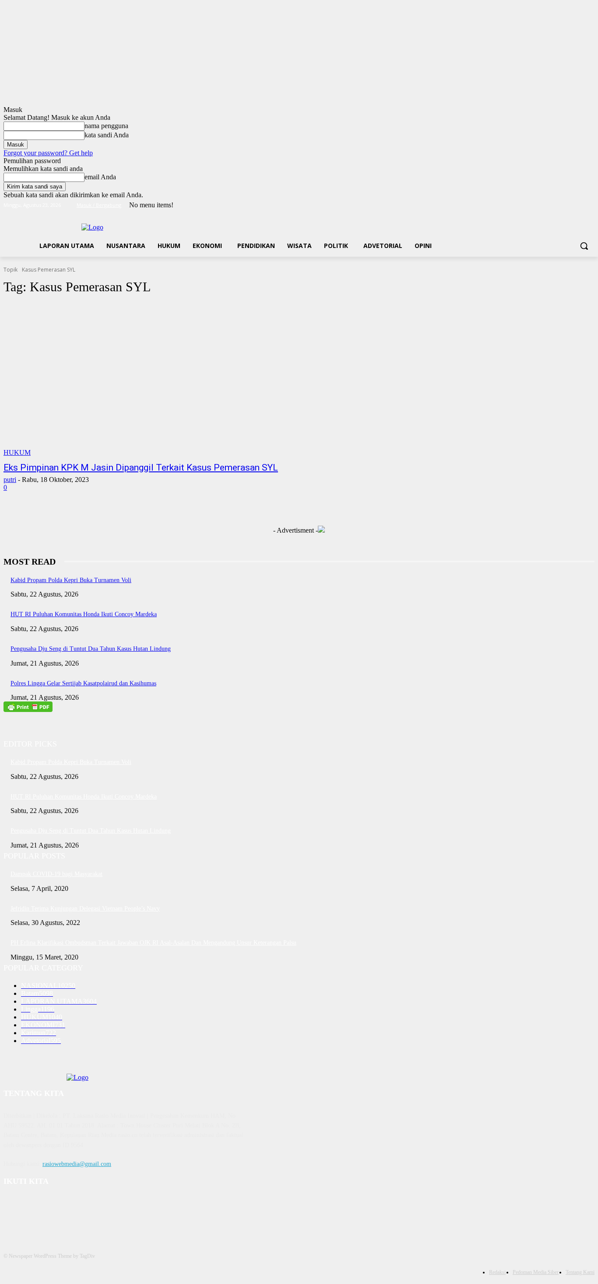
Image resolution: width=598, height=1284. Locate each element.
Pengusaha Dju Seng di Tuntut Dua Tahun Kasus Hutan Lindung (91, 648)
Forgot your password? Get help (48, 153)
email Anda (100, 177)
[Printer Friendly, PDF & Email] (28, 709)
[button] (583, 245)
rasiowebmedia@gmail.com (76, 1164)
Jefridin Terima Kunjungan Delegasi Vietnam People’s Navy (85, 908)
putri (10, 479)
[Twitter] (565, 205)
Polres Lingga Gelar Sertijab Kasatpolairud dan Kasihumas (83, 683)
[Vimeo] (577, 205)
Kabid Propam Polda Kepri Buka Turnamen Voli (71, 580)
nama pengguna (106, 125)
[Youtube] (589, 205)
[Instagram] (553, 205)
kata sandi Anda (106, 135)
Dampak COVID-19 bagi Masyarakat (56, 874)
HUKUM (17, 452)
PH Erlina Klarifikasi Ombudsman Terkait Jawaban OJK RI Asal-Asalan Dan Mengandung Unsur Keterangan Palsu (153, 942)
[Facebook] (541, 205)
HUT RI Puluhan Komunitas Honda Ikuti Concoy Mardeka (84, 614)
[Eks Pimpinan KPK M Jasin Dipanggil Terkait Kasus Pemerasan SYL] (157, 380)
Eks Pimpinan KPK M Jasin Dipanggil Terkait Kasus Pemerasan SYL (141, 467)
